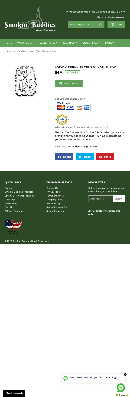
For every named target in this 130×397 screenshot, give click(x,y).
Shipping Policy (54, 199)
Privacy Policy (53, 191)
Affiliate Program (14, 211)
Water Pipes (48, 42)
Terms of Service (55, 195)
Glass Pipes (90, 42)
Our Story (10, 199)
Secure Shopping (55, 211)
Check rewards (14, 393)
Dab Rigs (69, 42)
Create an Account (116, 17)
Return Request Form (57, 207)
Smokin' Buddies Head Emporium (31, 241)
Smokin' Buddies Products (19, 191)
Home (8, 42)
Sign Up (119, 199)
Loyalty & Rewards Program (19, 195)
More (108, 42)
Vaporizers (24, 42)
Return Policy (53, 203)
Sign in (100, 17)
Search (8, 188)
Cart (118, 24)
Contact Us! (52, 188)
